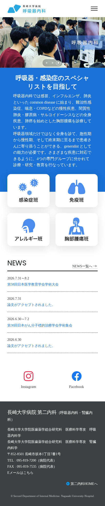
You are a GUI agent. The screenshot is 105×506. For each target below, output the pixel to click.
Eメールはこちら (20, 473)
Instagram (28, 387)
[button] (46, 62)
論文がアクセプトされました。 (31, 305)
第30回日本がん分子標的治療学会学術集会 (39, 325)
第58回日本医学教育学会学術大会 (33, 284)
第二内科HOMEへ (84, 484)
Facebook (76, 387)
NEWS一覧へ (82, 266)
